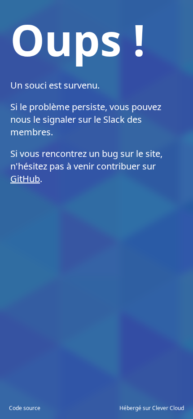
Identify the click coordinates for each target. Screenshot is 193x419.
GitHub (25, 179)
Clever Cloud (168, 408)
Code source (24, 408)
